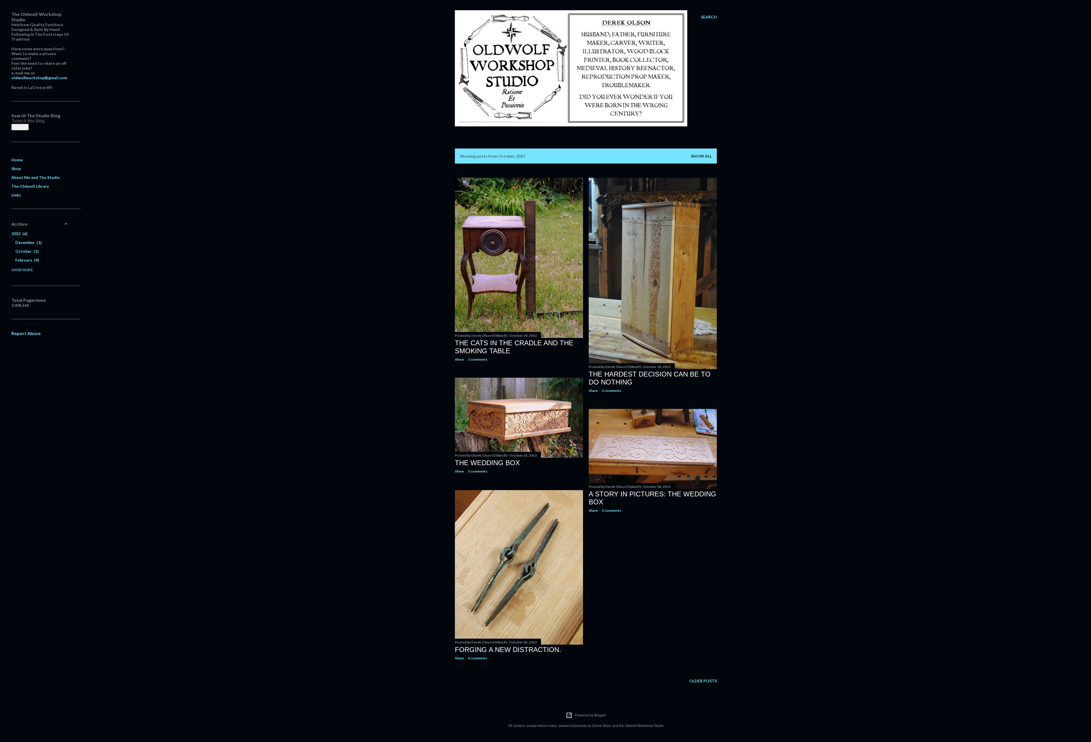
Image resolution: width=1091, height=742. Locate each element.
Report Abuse (26, 333)
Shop (16, 168)
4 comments (477, 658)
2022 (18, 233)
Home (17, 159)
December (27, 242)
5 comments (477, 471)
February (26, 260)
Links (16, 195)
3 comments (611, 390)
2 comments (477, 359)
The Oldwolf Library (30, 186)
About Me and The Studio (35, 177)
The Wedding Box (487, 463)
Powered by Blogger (590, 715)
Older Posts (703, 680)
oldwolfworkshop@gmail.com (39, 77)
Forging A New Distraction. (508, 649)
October (26, 251)
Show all (701, 156)
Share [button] (459, 359)
